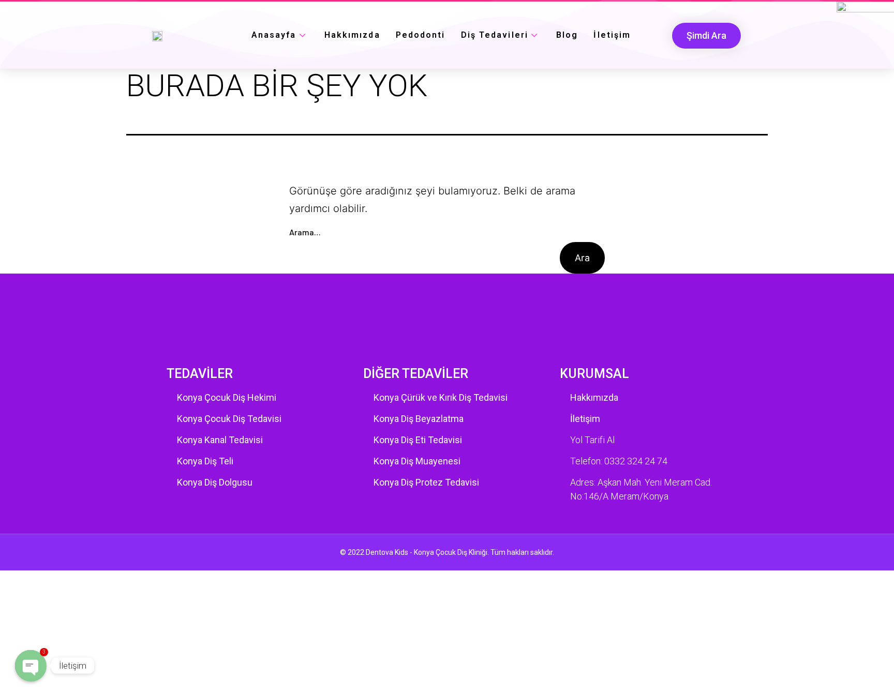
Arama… (305, 232)
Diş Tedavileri (494, 35)
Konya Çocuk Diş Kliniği (450, 552)
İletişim (612, 35)
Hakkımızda (352, 35)
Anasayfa (273, 35)
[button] (706, 35)
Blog (567, 35)
